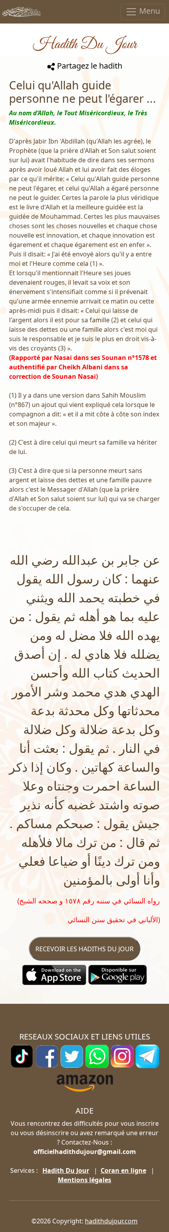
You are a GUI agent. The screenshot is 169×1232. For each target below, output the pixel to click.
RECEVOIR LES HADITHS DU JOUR (84, 949)
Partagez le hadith (88, 65)
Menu (148, 10)
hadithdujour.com (111, 1221)
